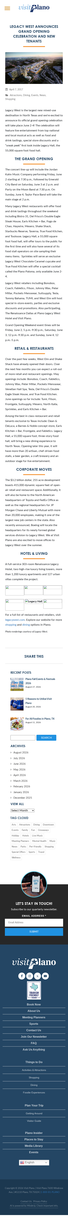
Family (25, 830)
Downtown (48, 825)
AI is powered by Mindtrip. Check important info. (34, 1206)
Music (52, 841)
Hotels (25, 836)
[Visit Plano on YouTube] (45, 976)
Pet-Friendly (35, 847)
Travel (41, 852)
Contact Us (33, 1030)
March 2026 (20, 781)
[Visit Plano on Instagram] (29, 976)
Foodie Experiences (34, 1092)
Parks (23, 847)
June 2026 (19, 764)
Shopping (10, 99)
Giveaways (43, 830)
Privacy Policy (40, 1201)
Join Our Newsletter (34, 1036)
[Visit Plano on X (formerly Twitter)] (37, 976)
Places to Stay (33, 1139)
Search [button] (46, 737)
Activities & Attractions (34, 1070)
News (43, 95)
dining (26, 624)
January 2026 (21, 792)
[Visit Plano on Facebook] (21, 976)
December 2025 (22, 798)
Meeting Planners (20, 841)
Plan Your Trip (34, 1105)
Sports (32, 852)
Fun (33, 830)
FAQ (34, 1043)
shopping (10, 624)
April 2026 (19, 775)
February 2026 (21, 786)
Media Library (34, 1145)
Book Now (34, 1004)
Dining (26, 95)
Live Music (37, 836)
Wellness (16, 858)
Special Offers (18, 852)
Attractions (16, 95)
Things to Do (34, 1062)
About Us (34, 1010)
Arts (14, 825)
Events (34, 95)
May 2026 (19, 769)
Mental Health (39, 841)
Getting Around (34, 1113)
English (29, 1162)
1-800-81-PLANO (50, 1192)
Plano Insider (34, 1132)
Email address (34, 915)
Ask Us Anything (34, 1049)
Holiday (15, 836)
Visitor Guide (34, 1120)
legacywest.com (15, 619)
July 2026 (19, 758)
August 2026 (20, 752)
